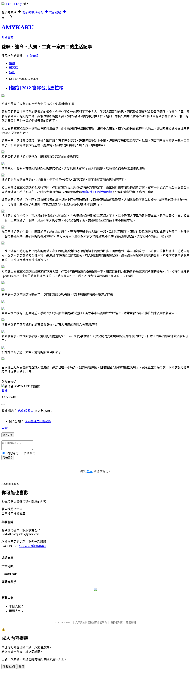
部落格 (13, 67)
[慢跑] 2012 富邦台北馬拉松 (36, 87)
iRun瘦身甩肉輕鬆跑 (38, 421)
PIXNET (67, 622)
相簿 (12, 63)
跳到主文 (7, 37)
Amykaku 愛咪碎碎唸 (32, 546)
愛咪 (4, 390)
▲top (4, 427)
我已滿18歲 (9, 666)
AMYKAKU (17, 27)
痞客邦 (22, 410)
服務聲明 (131, 622)
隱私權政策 (116, 622)
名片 (12, 72)
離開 (21, 666)
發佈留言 (8, 457)
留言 (31, 410)
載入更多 (8, 435)
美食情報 (32, 55)
